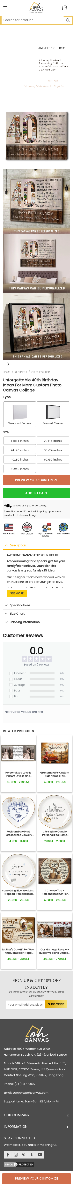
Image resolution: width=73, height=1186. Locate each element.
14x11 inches (20, 441)
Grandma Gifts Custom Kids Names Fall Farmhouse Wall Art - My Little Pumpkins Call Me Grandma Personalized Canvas (55, 774)
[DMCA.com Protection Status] (38, 1163)
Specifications (20, 605)
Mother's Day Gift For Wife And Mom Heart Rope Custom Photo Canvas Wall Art (18, 951)
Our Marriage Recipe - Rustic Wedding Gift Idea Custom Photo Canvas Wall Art (54, 951)
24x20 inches (20, 450)
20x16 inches (53, 441)
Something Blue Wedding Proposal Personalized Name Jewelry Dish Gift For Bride (18, 892)
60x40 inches (20, 469)
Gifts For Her (40, 372)
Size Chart (17, 613)
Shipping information (25, 622)
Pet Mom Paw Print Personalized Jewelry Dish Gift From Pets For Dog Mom (18, 833)
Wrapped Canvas (19, 423)
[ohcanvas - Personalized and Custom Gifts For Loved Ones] (36, 8)
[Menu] (5, 7)
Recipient (21, 372)
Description (18, 545)
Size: (6, 432)
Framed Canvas (53, 423)
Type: (7, 397)
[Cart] (65, 8)
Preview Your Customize (36, 480)
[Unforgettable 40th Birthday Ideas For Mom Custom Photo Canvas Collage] (18, 753)
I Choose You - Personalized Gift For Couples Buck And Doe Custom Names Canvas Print (55, 892)
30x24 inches (53, 450)
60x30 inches (53, 459)
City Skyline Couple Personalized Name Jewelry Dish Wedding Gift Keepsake (55, 833)
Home (6, 372)
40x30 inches (20, 459)
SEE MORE (17, 593)
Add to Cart (36, 493)
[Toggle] (6, 545)
